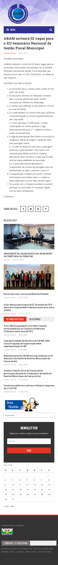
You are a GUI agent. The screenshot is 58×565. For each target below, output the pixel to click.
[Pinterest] (45, 209)
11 (20, 485)
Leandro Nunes (10, 53)
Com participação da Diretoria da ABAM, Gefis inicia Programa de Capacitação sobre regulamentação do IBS (27, 343)
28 (42, 494)
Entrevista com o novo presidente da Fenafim (26, 294)
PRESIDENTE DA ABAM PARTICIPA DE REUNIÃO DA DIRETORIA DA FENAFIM (28, 255)
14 (42, 485)
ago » (12, 506)
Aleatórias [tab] (34, 319)
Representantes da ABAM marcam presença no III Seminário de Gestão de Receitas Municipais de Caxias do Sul (28, 358)
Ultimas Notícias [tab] (15, 319)
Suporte (7, 260)
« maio (6, 506)
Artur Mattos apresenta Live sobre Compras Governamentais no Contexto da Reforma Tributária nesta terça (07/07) (25, 328)
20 (35, 489)
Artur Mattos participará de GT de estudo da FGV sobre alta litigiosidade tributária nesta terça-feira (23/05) (29, 307)
